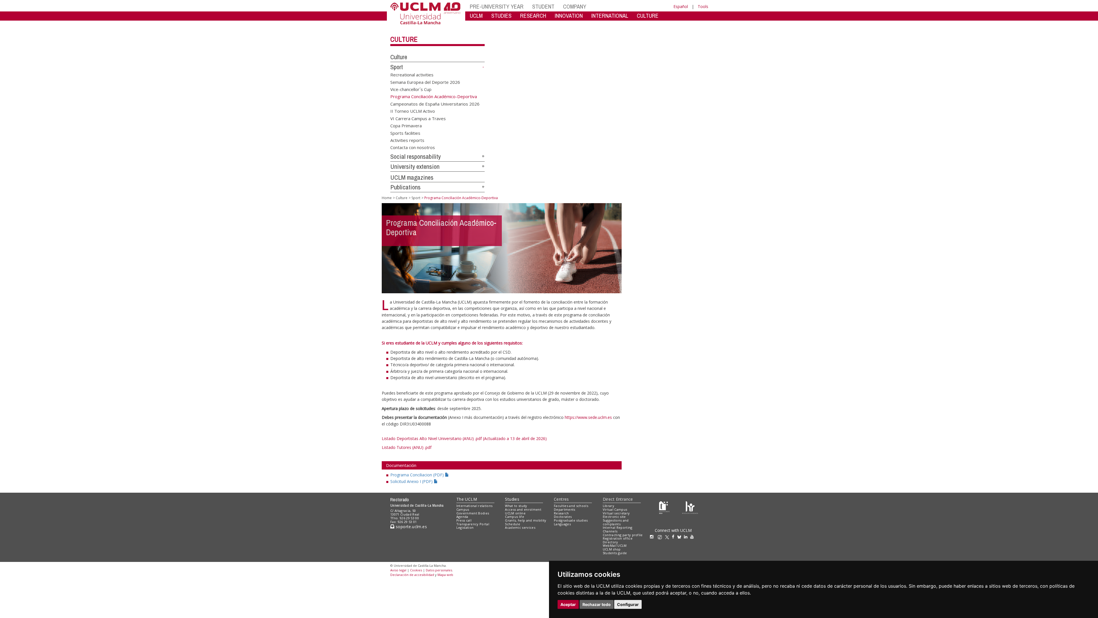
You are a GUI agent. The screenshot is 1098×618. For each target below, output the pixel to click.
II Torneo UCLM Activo (412, 111)
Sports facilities (405, 133)
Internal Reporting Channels (617, 529)
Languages (562, 524)
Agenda (462, 516)
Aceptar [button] (568, 604)
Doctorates (563, 516)
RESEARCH (533, 15)
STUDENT (543, 6)
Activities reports (407, 140)
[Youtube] (693, 536)
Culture (403, 39)
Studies (512, 499)
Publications (405, 187)
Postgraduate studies (571, 520)
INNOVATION (569, 15)
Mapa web (445, 575)
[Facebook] (674, 536)
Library (608, 506)
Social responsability (415, 156)
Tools (703, 6)
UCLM (476, 15)
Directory (610, 542)
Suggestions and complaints (616, 522)
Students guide (615, 553)
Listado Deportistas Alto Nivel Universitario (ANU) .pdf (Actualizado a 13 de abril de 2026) (464, 438)
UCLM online (515, 513)
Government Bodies (472, 513)
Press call (464, 520)
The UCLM (466, 499)
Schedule (512, 524)
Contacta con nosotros (412, 147)
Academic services (520, 527)
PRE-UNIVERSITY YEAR (497, 6)
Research (561, 513)
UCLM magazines (411, 177)
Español (680, 6)
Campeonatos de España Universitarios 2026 (435, 103)
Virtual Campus (615, 509)
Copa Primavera (406, 125)
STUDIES (501, 15)
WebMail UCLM (615, 545)
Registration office (617, 538)
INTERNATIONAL (609, 15)
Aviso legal (398, 570)
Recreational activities (411, 75)
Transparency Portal (472, 524)
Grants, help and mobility (525, 520)
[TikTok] (661, 536)
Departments (564, 509)
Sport (396, 67)
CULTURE (648, 15)
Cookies (416, 570)
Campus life (514, 516)
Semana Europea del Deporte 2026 (425, 82)
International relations (474, 506)
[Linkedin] (685, 536)
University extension (414, 166)
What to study (516, 506)
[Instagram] (653, 536)
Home (387, 197)
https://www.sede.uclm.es (588, 417)
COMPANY (574, 6)
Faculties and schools (571, 506)
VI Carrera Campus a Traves (418, 118)
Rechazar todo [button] (596, 604)
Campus (462, 509)
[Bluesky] (680, 536)
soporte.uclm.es (410, 526)
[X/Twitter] (668, 536)
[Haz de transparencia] (664, 507)
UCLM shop (612, 549)
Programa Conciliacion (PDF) (417, 475)
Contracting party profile (623, 535)
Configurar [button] (628, 604)
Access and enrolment (523, 509)
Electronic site (614, 516)
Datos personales (439, 570)
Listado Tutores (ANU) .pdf (406, 447)
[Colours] (690, 507)
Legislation (465, 527)
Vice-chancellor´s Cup (410, 89)
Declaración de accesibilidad (412, 575)
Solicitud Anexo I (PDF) (412, 481)
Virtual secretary (616, 513)
